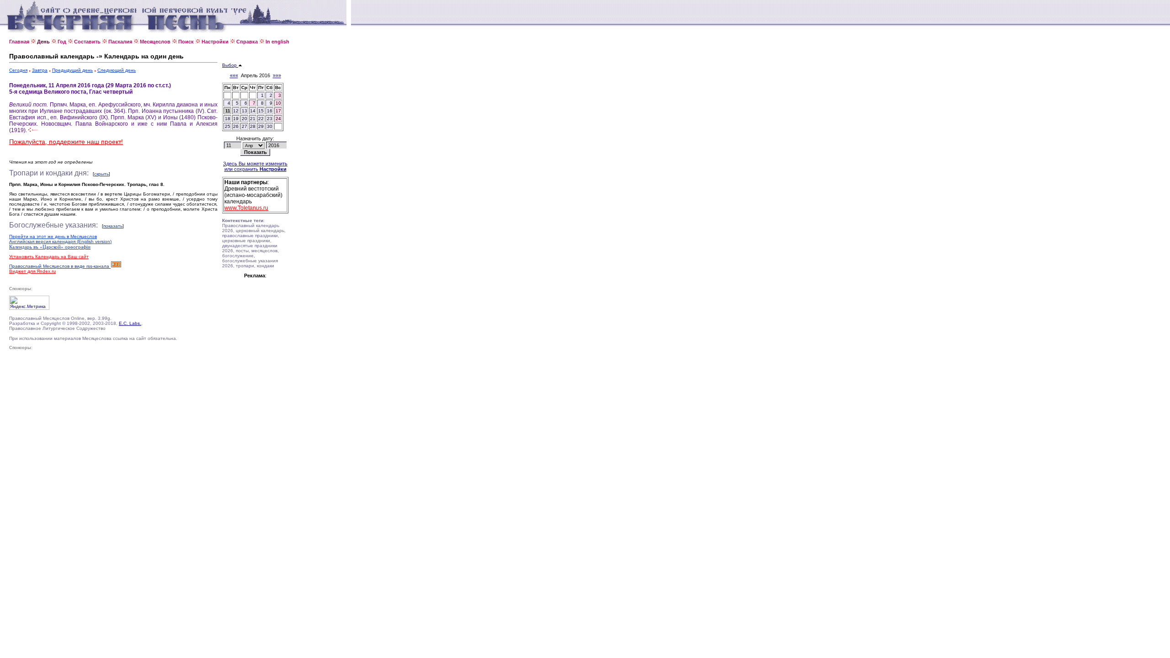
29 (261, 126)
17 (278, 110)
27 (244, 126)
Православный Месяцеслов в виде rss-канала (60, 266)
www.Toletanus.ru (246, 208)
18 (227, 118)
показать (112, 225)
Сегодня (18, 70)
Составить (87, 41)
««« (234, 75)
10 (278, 103)
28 (252, 126)
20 (244, 118)
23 (269, 118)
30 (269, 126)
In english (277, 41)
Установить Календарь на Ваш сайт (49, 256)
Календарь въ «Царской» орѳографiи (49, 246)
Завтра (40, 70)
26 (236, 126)
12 (236, 110)
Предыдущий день (72, 70)
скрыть (101, 173)
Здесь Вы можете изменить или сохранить (255, 166)
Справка (247, 41)
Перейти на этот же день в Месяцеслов (53, 236)
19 (236, 118)
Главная (19, 41)
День (43, 41)
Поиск (186, 41)
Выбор (230, 65)
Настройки (215, 41)
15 (261, 110)
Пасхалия (120, 41)
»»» (277, 75)
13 (244, 110)
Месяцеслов (155, 41)
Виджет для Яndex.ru (32, 271)
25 (227, 126)
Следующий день (116, 70)
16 (269, 110)
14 (252, 110)
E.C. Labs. (130, 323)
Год (62, 41)
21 (252, 118)
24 (278, 118)
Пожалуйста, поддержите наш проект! (66, 141)
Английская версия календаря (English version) (60, 241)
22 (261, 118)
